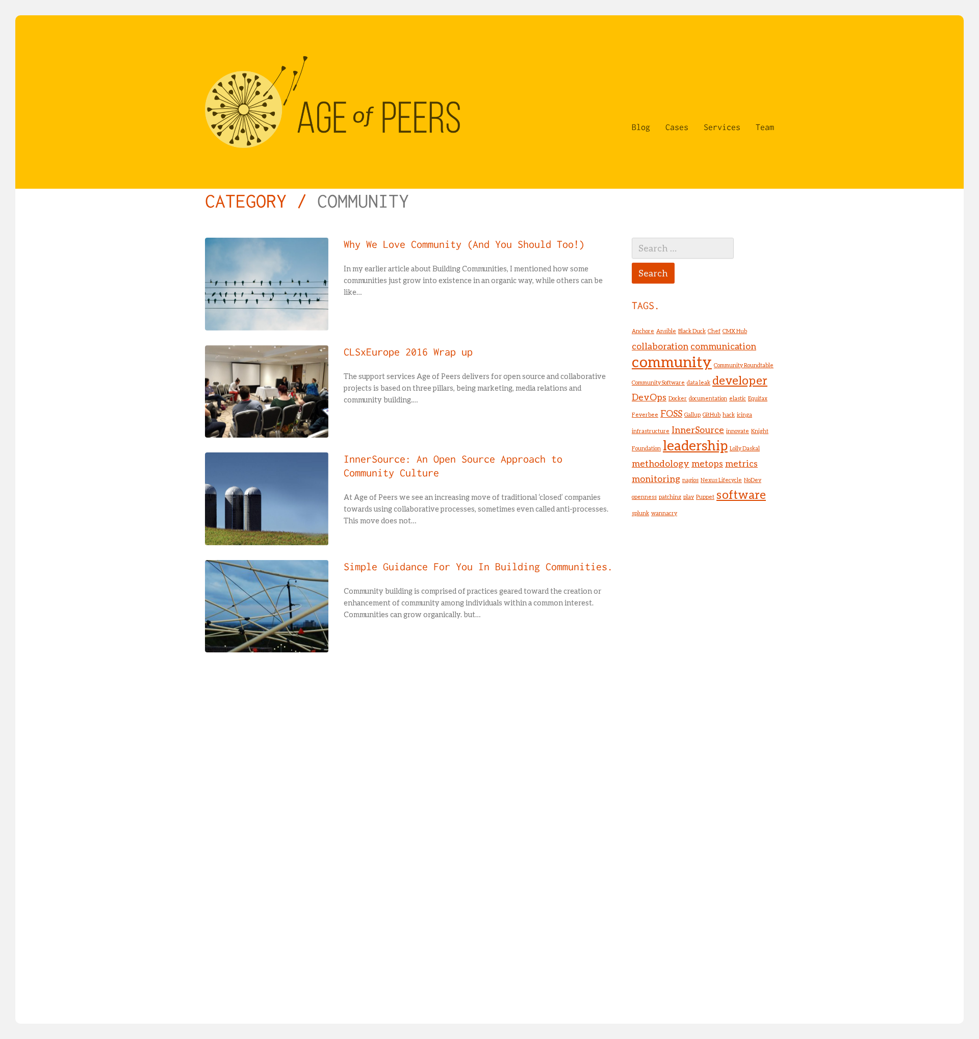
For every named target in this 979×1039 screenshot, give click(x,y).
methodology (660, 463)
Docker (677, 398)
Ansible (666, 330)
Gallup (692, 414)
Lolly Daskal (745, 448)
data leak (698, 382)
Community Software (658, 382)
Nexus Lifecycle (721, 479)
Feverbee (645, 414)
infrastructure (650, 430)
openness (644, 496)
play (688, 496)
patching (670, 496)
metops (707, 463)
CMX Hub (735, 330)
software (741, 494)
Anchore (643, 330)
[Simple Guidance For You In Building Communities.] (266, 606)
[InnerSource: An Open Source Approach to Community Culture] (266, 498)
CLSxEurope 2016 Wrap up (408, 352)
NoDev (752, 479)
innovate (737, 430)
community (672, 361)
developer (739, 380)
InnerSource (698, 429)
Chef (714, 330)
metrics (741, 463)
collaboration (660, 346)
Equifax (757, 398)
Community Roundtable (744, 365)
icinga (744, 414)
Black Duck (692, 330)
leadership (695, 445)
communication (723, 346)
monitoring (656, 478)
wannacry (664, 513)
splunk (640, 513)
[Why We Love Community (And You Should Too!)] (266, 284)
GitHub (711, 414)
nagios (690, 479)
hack (729, 414)
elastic (737, 398)
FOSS (671, 413)
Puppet (705, 496)
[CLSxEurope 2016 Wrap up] (266, 391)
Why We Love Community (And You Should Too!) (464, 244)
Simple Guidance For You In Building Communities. (478, 566)
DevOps (649, 397)
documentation (708, 398)
